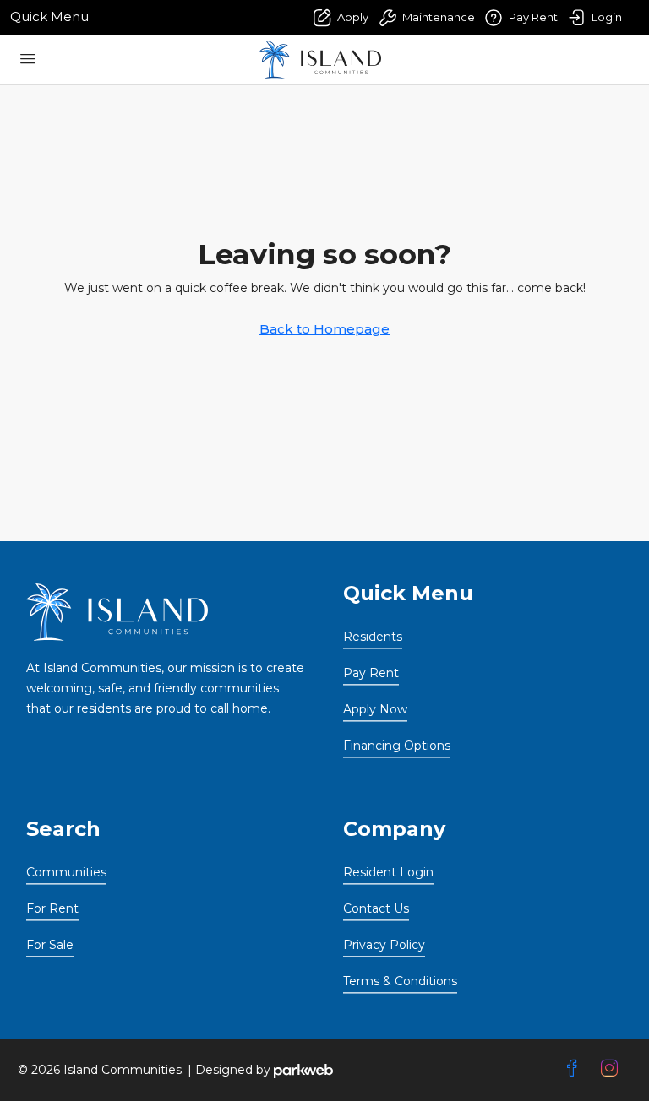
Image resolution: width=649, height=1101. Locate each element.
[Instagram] (612, 1069)
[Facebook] (575, 1069)
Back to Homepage (324, 329)
